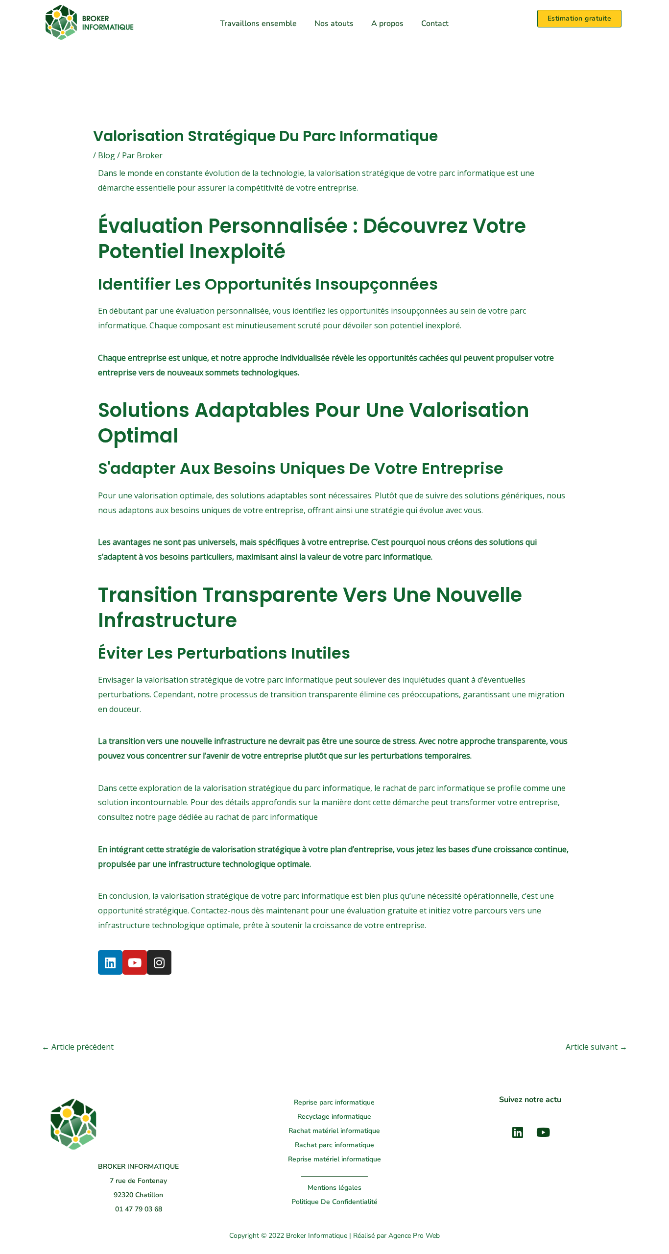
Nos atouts (334, 23)
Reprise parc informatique (334, 1102)
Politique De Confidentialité (334, 1201)
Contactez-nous (220, 910)
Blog (106, 155)
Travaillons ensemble (258, 23)
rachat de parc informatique (266, 816)
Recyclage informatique (334, 1116)
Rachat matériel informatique (334, 1130)
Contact (435, 23)
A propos (387, 23)
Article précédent (78, 1046)
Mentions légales (334, 1187)
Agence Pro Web (414, 1235)
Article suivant (596, 1046)
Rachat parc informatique (334, 1145)
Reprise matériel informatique (334, 1159)
